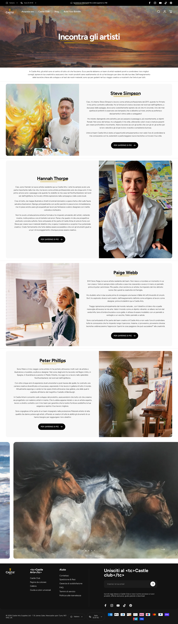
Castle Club (35, 578)
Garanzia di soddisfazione (70, 583)
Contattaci (64, 575)
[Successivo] (163, 549)
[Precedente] (15, 549)
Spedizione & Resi (67, 579)
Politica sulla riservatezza (70, 595)
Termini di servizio (67, 591)
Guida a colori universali (40, 590)
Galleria (33, 586)
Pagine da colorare (38, 582)
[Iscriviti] (152, 583)
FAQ (61, 587)
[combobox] (12, 3)
